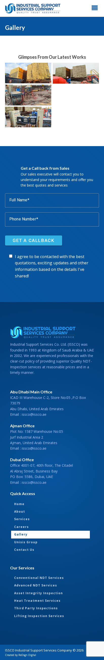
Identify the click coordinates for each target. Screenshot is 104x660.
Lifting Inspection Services (39, 616)
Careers (21, 527)
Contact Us (24, 550)
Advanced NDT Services (35, 585)
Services (22, 519)
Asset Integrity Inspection (38, 593)
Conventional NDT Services (39, 578)
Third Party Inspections (36, 608)
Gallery (21, 534)
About (19, 511)
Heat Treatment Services (37, 600)
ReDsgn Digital (27, 655)
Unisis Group (26, 542)
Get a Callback (34, 240)
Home (19, 504)
